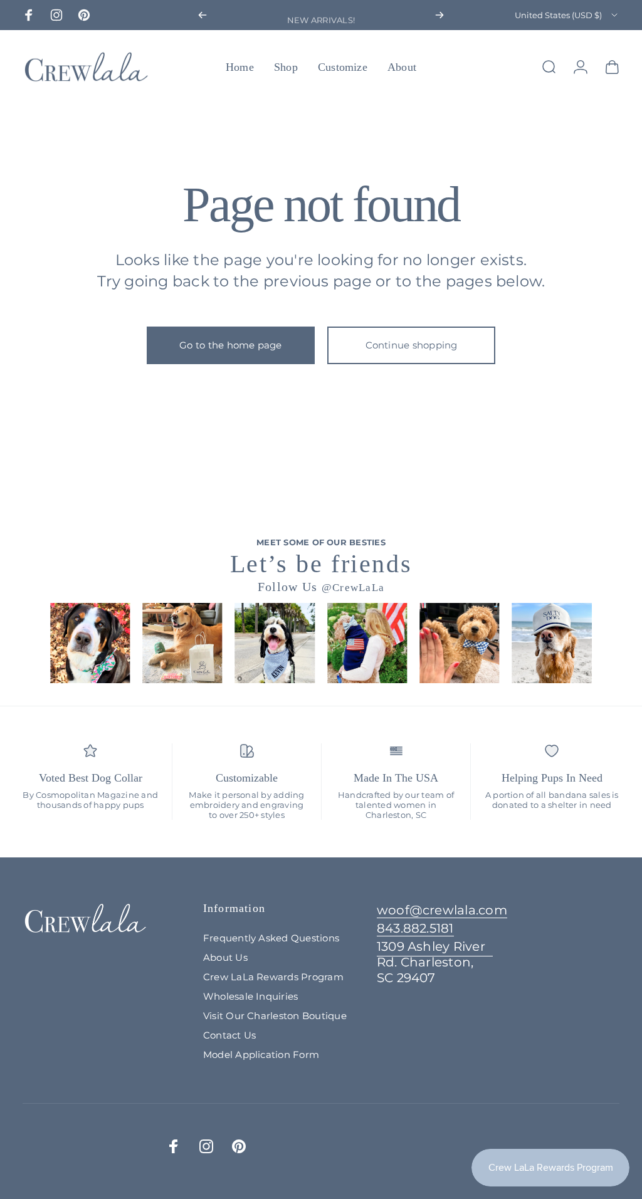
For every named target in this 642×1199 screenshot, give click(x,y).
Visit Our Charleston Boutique (275, 1016)
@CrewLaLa (353, 588)
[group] (90, 643)
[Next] (439, 15)
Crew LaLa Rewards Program (273, 977)
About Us (225, 957)
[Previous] (202, 15)
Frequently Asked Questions (271, 938)
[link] (435, 962)
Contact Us (229, 1035)
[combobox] (567, 15)
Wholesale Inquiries (250, 996)
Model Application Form (261, 1054)
